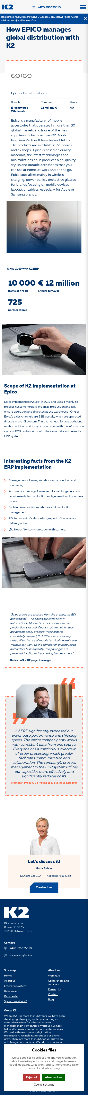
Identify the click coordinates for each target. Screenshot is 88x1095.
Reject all (31, 1077)
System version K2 (15, 1001)
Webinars (54, 975)
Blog (51, 999)
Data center (11, 996)
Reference (10, 991)
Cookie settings (44, 1084)
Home (8, 975)
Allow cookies (53, 1077)
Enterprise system (15, 986)
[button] (83, 9)
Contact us (44, 887)
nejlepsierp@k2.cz (59, 875)
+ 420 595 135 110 (29, 875)
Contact (53, 994)
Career (52, 989)
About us (9, 981)
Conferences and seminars (58, 983)
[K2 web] (7, 9)
